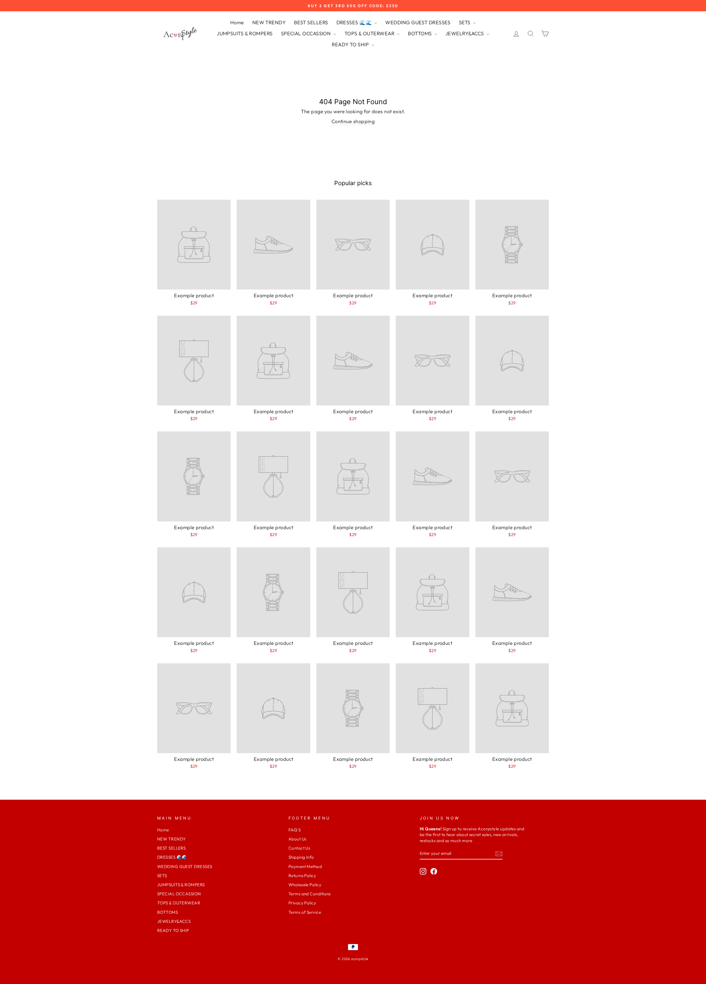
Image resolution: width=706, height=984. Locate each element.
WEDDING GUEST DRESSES (417, 22)
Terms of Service (304, 912)
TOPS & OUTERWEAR (370, 33)
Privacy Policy (302, 902)
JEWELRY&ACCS (465, 33)
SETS (465, 22)
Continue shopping (353, 121)
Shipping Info (301, 857)
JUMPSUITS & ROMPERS (245, 33)
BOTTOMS (420, 33)
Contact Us (299, 848)
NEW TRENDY (269, 22)
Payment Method (305, 866)
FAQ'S (294, 829)
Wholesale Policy (304, 884)
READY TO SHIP (351, 44)
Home (237, 22)
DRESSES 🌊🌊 (354, 22)
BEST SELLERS (311, 22)
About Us (297, 839)
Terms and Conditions (309, 893)
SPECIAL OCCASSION (306, 33)
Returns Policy (302, 875)
